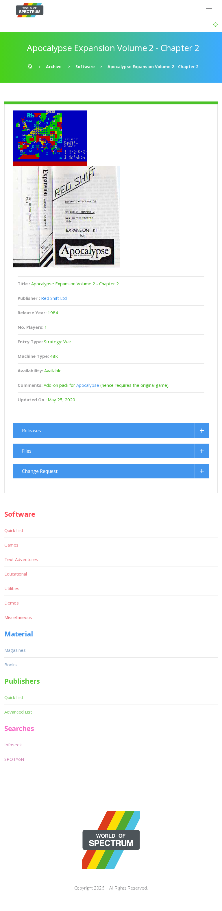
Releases (31, 430)
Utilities (11, 588)
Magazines (15, 650)
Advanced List (18, 712)
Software (85, 66)
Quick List (13, 530)
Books (10, 664)
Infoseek (13, 744)
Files (27, 451)
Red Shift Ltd (54, 298)
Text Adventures (21, 559)
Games (11, 545)
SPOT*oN (14, 759)
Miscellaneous (18, 617)
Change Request (40, 471)
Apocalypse (87, 385)
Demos (11, 603)
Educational (15, 574)
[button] (215, 25)
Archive (54, 66)
